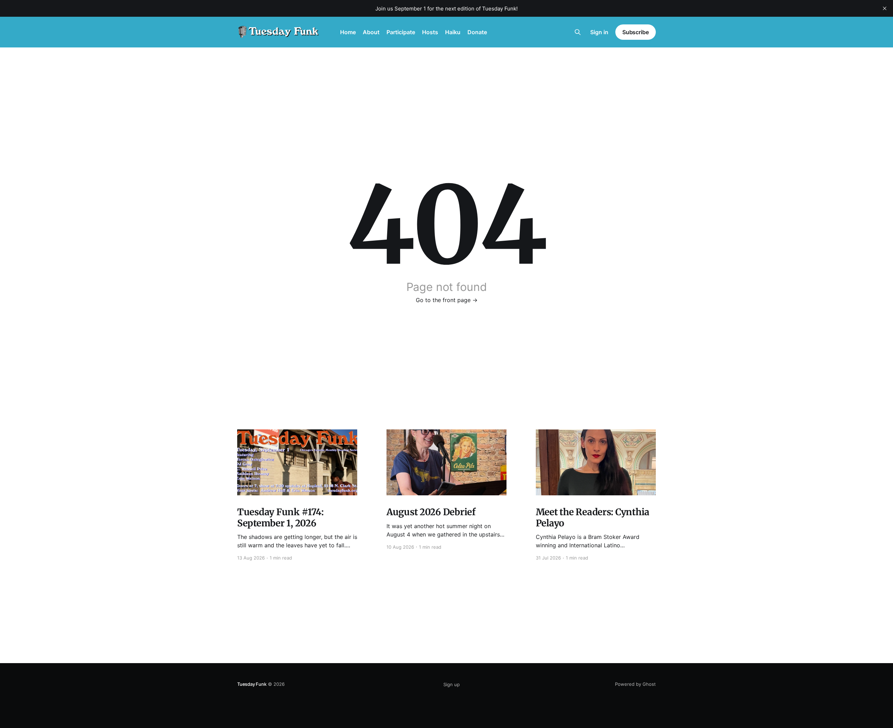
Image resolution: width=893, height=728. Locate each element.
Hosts (430, 32)
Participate (401, 32)
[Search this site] (577, 32)
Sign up (451, 684)
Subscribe (635, 32)
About (371, 32)
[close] (884, 8)
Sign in (599, 32)
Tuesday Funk (252, 684)
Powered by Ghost (635, 684)
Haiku (452, 32)
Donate (477, 32)
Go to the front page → (447, 300)
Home (348, 32)
